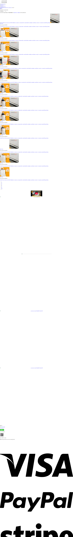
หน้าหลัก (1, 7)
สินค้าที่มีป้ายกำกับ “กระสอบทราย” (7, 7)
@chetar (2, 485)
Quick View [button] (1, 23)
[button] (1, 8)
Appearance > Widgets (17, 12)
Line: (0, 485)
